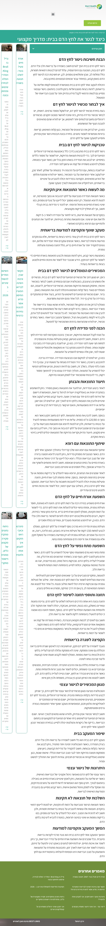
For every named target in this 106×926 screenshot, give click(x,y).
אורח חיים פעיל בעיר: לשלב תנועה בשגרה (19, 71)
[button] (53, 14)
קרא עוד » (21, 113)
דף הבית (102, 32)
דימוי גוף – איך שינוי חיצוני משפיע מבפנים (88, 907)
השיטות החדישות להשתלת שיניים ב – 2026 (47, 887)
